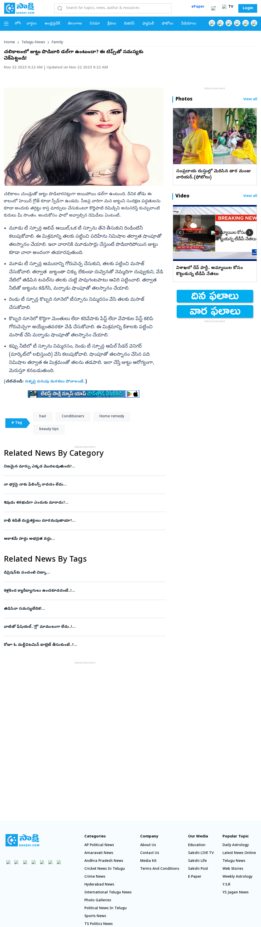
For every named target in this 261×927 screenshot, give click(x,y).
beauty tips (49, 429)
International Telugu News (108, 892)
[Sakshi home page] (22, 840)
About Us (148, 845)
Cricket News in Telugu (104, 869)
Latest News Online (239, 853)
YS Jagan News (236, 892)
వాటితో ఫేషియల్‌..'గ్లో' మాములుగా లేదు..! (84, 627)
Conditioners (73, 416)
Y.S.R (226, 884)
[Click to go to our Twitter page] (229, 23)
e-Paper (194, 877)
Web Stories (233, 869)
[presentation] (180, 136)
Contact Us (149, 853)
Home (9, 42)
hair (42, 416)
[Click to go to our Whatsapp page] (220, 23)
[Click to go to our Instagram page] (237, 23)
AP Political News (99, 845)
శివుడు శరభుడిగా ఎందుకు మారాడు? (80, 502)
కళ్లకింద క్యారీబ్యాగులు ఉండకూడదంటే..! (82, 590)
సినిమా (95, 23)
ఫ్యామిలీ (148, 23)
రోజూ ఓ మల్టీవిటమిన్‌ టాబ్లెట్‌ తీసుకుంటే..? (81, 645)
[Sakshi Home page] (19, 8)
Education (196, 845)
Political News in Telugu (105, 908)
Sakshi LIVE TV (201, 853)
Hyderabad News (99, 884)
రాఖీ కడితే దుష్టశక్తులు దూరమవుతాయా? (82, 520)
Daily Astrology (236, 845)
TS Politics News (98, 924)
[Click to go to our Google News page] (254, 23)
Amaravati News (98, 853)
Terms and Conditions (159, 869)
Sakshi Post (198, 869)
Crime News (94, 877)
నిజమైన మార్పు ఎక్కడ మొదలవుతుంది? (84, 466)
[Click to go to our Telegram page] (50, 862)
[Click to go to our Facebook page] (212, 23)
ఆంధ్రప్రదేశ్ (52, 23)
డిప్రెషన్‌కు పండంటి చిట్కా (83, 572)
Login (248, 8)
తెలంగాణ (75, 23)
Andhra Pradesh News (103, 861)
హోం (18, 23)
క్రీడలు (112, 23)
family (57, 42)
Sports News (95, 916)
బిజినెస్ (129, 23)
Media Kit (148, 861)
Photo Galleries (97, 900)
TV (230, 7)
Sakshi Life (197, 861)
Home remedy (111, 416)
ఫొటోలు (167, 23)
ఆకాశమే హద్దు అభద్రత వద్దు (82, 538)
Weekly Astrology (237, 877)
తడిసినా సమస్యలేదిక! (81, 608)
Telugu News (234, 861)
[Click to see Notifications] (213, 8)
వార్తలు (32, 23)
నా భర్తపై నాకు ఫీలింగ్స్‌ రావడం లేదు (82, 484)
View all (250, 100)
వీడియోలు (188, 23)
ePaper (197, 7)
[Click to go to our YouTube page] (245, 23)
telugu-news (33, 42)
